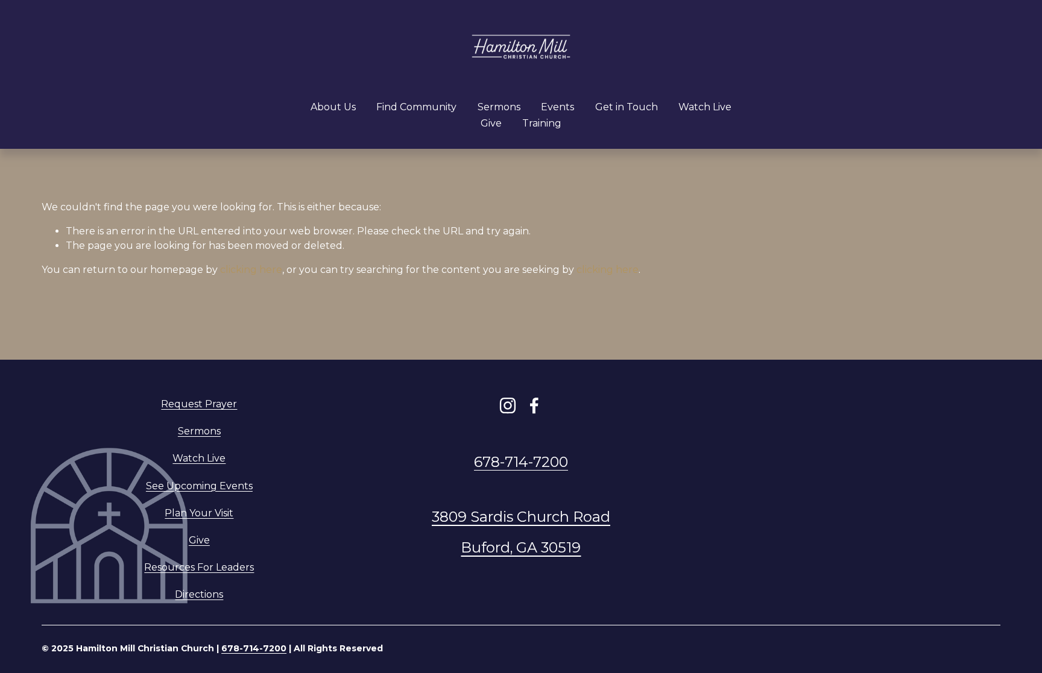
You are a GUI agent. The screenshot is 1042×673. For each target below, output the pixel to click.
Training (541, 123)
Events (557, 107)
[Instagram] (507, 405)
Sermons (499, 107)
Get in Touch (626, 107)
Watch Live (704, 107)
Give (491, 123)
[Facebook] (534, 405)
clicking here (251, 269)
